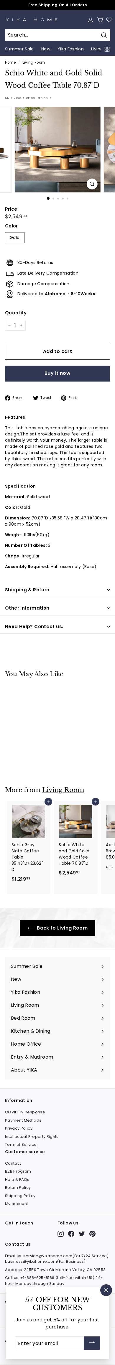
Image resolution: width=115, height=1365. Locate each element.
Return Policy (18, 1187)
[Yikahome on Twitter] (82, 1234)
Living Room (33, 62)
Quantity (16, 313)
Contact (13, 1163)
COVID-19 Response (25, 1112)
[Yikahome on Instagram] (61, 1234)
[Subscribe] (92, 1343)
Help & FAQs (17, 1179)
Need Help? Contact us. (34, 626)
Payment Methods (23, 1120)
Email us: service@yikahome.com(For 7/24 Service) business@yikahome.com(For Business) (57, 1259)
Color (11, 226)
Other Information (27, 608)
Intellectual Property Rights (32, 1136)
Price (11, 209)
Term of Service (21, 1144)
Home (10, 62)
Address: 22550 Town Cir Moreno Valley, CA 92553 (55, 1269)
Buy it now (57, 373)
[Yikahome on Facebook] (71, 1234)
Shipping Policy (20, 1196)
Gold (14, 237)
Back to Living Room (62, 928)
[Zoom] (91, 184)
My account (16, 1203)
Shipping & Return (27, 590)
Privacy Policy (18, 1128)
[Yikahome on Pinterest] (92, 1234)
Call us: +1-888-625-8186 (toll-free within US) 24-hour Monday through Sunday (54, 1280)
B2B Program (18, 1171)
